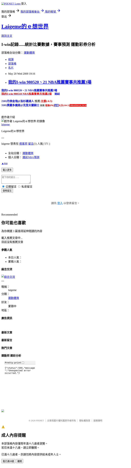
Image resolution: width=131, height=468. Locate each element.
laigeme (5, 124)
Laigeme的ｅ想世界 (25, 26)
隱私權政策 (84, 420)
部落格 (12, 63)
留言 (31, 143)
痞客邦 (23, 143)
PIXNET (40, 420)
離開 (19, 461)
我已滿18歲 (8, 461)
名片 (11, 67)
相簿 (11, 59)
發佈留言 (7, 190)
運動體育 (29, 52)
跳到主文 (6, 35)
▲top (4, 163)
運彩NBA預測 (31, 157)
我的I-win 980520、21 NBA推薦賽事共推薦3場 (49, 82)
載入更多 (7, 170)
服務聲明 (97, 420)
